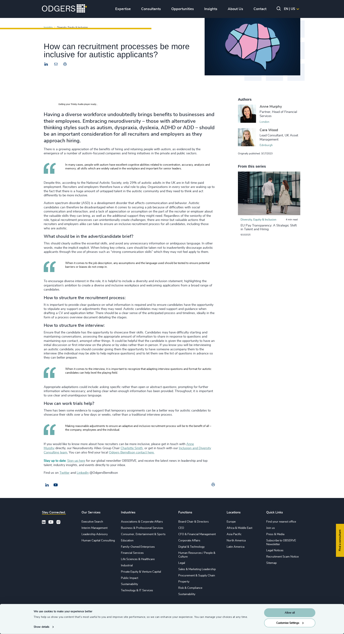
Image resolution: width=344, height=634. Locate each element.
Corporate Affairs (189, 540)
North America (236, 540)
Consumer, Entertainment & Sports (143, 534)
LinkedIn (83, 472)
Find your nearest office (281, 521)
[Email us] (55, 485)
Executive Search (92, 521)
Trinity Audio (77, 104)
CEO (181, 528)
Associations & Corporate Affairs (142, 521)
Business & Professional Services (142, 528)
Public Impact (129, 578)
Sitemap (271, 563)
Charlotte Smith (132, 448)
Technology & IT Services (137, 590)
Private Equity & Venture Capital (141, 571)
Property (183, 581)
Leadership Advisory (95, 534)
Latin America (235, 546)
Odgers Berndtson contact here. (131, 452)
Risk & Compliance (190, 587)
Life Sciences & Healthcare (138, 559)
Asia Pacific (234, 534)
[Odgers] (64, 9)
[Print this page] (65, 65)
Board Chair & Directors (193, 521)
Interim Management (95, 528)
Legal (181, 563)
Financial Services (132, 552)
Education (127, 540)
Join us (270, 528)
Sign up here (76, 460)
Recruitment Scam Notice (282, 556)
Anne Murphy (271, 106)
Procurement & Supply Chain (196, 575)
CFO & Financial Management (197, 534)
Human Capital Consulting (98, 540)
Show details (41, 627)
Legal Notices (274, 550)
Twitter (64, 472)
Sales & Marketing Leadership (197, 569)
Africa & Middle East (239, 528)
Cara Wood (269, 130)
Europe (231, 521)
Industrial (127, 565)
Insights (48, 27)
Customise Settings (287, 622)
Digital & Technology (191, 546)
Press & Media (275, 534)
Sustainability (129, 584)
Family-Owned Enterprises (138, 546)
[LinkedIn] (46, 64)
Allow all (290, 612)
